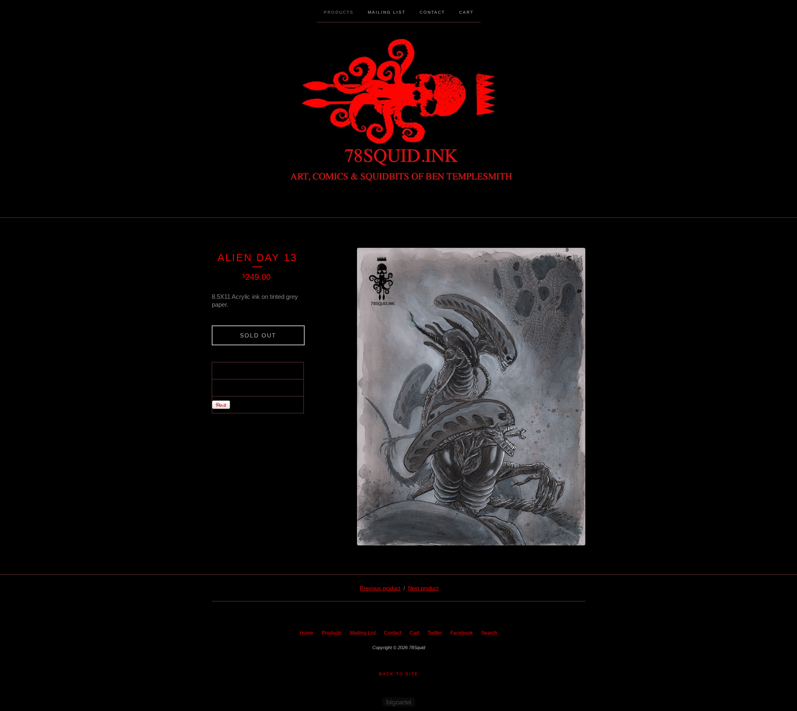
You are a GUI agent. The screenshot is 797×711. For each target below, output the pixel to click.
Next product (423, 588)
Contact (432, 12)
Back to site (398, 674)
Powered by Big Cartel (398, 702)
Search (489, 633)
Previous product (380, 588)
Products (339, 12)
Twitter (435, 633)
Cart (466, 12)
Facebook (461, 633)
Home (306, 633)
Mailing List (387, 12)
